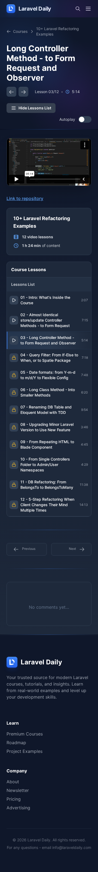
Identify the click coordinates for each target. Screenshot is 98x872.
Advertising (18, 807)
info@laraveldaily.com (71, 847)
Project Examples (24, 751)
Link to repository (25, 198)
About (13, 781)
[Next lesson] (23, 92)
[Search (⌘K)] (78, 8)
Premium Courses (25, 734)
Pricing (14, 799)
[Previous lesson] (11, 92)
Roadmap (16, 742)
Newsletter (18, 790)
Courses (20, 31)
